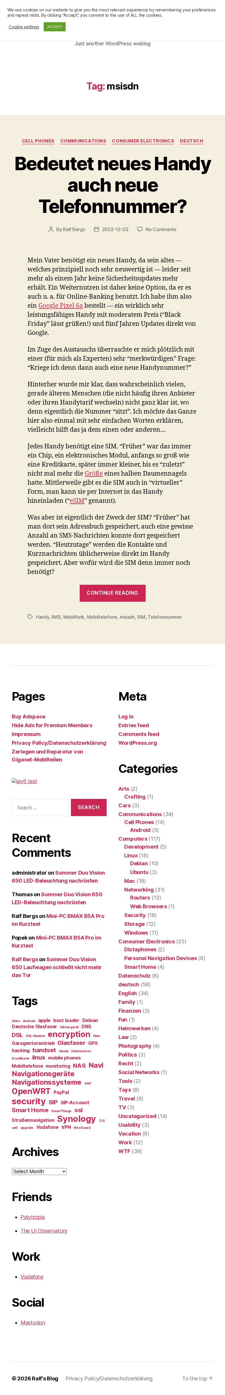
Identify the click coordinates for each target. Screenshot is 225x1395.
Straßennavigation (33, 1120)
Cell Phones (38, 141)
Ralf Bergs (74, 229)
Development (141, 847)
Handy (42, 617)
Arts (123, 789)
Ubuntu (139, 872)
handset (44, 1050)
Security (135, 915)
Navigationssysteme (46, 1082)
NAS (79, 1065)
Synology (76, 1119)
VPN (66, 1127)
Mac (129, 881)
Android (29, 1021)
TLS (102, 1121)
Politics (127, 1055)
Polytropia (33, 1217)
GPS (93, 1043)
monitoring (58, 1066)
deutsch (191, 141)
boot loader (66, 1020)
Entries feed (133, 725)
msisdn (127, 617)
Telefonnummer (165, 617)
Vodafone (47, 1127)
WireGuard (82, 1128)
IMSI (56, 617)
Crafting (135, 797)
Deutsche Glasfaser (34, 1026)
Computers (132, 839)
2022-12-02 (115, 229)
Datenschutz (134, 976)
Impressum (26, 734)
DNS (86, 1026)
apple (44, 1020)
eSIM (77, 501)
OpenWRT (31, 1091)
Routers (140, 898)
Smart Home (30, 1110)
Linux (131, 855)
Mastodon (33, 1323)
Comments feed (138, 734)
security (29, 1101)
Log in (125, 716)
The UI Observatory (44, 1231)
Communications (83, 141)
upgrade (27, 1128)
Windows (136, 933)
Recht (125, 1063)
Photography (134, 1046)
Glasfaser (71, 1042)
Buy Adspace (28, 716)
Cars (124, 805)
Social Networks (138, 1072)
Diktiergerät (69, 1027)
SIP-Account (75, 1102)
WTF (124, 1151)
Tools (125, 1081)
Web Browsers (148, 906)
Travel (126, 1098)
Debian (90, 1020)
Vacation (129, 1134)
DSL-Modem (35, 1036)
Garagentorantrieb (33, 1043)
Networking (139, 890)
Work (125, 1142)
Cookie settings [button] (24, 27)
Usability (129, 1125)
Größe (94, 474)
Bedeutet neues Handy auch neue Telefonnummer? (112, 184)
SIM (141, 617)
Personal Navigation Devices (160, 958)
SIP (53, 1102)
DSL (17, 1034)
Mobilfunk (74, 617)
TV (122, 1107)
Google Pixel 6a (60, 306)
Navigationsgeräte (43, 1073)
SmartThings (61, 1111)
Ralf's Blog (45, 1378)
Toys (124, 1090)
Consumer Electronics (143, 141)
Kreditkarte (20, 1058)
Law (123, 1037)
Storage (134, 924)
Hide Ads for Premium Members (52, 725)
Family (126, 1002)
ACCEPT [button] (54, 26)
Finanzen (129, 1011)
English (127, 993)
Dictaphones (140, 949)
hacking (21, 1050)
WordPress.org (137, 743)
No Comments (161, 229)
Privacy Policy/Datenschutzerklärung (59, 743)
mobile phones (64, 1058)
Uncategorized (137, 1116)
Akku (16, 1021)
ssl (78, 1110)
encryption (69, 1034)
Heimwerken (81, 1051)
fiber (96, 1036)
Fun (122, 1019)
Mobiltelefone (102, 617)
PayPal (61, 1092)
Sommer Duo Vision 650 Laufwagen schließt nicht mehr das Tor (57, 967)
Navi (95, 1065)
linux (38, 1057)
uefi (15, 1128)
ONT (87, 1084)
